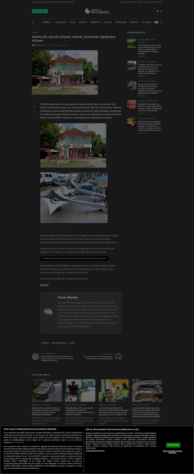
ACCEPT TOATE (173, 445)
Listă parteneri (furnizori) (95, 451)
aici (49, 459)
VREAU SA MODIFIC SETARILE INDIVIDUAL (172, 452)
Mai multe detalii (18, 442)
